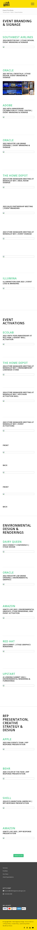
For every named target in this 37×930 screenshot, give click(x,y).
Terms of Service (29, 921)
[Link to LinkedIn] (30, 927)
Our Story (5, 874)
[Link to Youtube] (32, 927)
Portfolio (5, 871)
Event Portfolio (8, 10)
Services (5, 868)
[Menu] (31, 4)
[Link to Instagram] (27, 927)
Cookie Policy (15, 923)
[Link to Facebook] (24, 927)
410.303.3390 (8, 894)
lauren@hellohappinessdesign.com (15, 891)
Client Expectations (8, 877)
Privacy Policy (7, 923)
